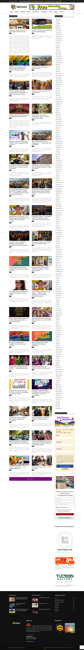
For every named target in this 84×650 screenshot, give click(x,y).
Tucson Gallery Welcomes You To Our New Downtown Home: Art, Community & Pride (18, 320)
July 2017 (58, 217)
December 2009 (59, 369)
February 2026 (59, 30)
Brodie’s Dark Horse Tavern (44, 597)
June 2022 (58, 108)
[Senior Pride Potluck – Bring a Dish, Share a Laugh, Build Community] (19, 411)
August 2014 (58, 276)
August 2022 (58, 104)
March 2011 (58, 345)
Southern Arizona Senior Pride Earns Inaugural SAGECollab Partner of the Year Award (17, 68)
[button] (73, 11)
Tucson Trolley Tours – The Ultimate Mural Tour (17, 467)
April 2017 (58, 223)
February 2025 (59, 52)
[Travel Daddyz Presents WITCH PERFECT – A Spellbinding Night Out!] (19, 360)
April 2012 (58, 323)
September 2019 (59, 169)
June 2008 (58, 402)
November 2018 (59, 188)
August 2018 (58, 193)
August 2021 (58, 127)
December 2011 (59, 330)
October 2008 (58, 395)
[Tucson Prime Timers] (35, 605)
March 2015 (58, 264)
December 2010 (59, 349)
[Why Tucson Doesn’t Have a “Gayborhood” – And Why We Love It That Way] (42, 135)
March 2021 (58, 136)
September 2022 (59, 102)
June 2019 (58, 175)
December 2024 (59, 56)
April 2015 (58, 262)
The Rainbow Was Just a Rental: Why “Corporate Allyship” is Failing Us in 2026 (42, 167)
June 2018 (58, 197)
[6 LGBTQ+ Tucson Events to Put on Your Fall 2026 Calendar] (42, 24)
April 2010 (58, 363)
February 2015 (58, 265)
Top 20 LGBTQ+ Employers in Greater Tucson (40, 67)
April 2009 (58, 384)
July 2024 (58, 65)
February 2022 (58, 115)
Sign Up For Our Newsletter (65, 517)
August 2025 (58, 41)
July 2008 (58, 400)
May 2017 (58, 221)
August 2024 (58, 64)
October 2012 (58, 312)
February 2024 (59, 75)
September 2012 (59, 313)
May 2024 (58, 69)
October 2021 (58, 123)
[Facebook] (74, 1)
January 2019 (58, 184)
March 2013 (58, 306)
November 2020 (59, 143)
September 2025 (59, 40)
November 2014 (59, 271)
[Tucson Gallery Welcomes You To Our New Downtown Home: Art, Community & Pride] (19, 312)
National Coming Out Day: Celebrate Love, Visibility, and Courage (17, 344)
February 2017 (58, 226)
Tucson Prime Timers (43, 603)
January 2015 (58, 267)
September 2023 (59, 84)
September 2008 (59, 397)
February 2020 (59, 160)
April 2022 (58, 112)
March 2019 (58, 180)
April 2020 (58, 156)
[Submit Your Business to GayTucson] (12, 605)
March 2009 (58, 386)
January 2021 (58, 139)
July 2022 (58, 106)
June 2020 (58, 152)
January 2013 (58, 308)
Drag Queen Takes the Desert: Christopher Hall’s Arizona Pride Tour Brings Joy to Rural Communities (41, 393)
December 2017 (59, 208)
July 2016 (58, 239)
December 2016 (59, 230)
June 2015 (58, 260)
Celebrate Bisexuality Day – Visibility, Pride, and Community (41, 367)
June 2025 (58, 45)
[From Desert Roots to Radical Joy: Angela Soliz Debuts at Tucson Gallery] (19, 285)
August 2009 (58, 376)
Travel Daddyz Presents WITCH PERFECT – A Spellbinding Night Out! (18, 368)
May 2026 (58, 25)
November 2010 (59, 350)
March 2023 (58, 95)
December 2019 (59, 164)
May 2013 (58, 302)
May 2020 (58, 154)
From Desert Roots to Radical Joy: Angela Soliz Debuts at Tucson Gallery (19, 293)
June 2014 (58, 280)
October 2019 (58, 167)
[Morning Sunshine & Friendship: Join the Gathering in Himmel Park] (19, 435)
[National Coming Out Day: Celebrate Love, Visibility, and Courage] (19, 336)
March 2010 (58, 365)
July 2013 (58, 299)
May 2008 (58, 404)
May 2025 (58, 47)
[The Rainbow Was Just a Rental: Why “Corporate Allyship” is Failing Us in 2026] (42, 159)
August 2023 (58, 86)
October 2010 (58, 352)
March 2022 (58, 114)
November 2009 (59, 371)
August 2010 (58, 356)
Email (57, 435)
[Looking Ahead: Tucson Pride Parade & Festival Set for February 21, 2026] (19, 261)
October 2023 (58, 82)
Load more (30, 479)
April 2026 (58, 27)
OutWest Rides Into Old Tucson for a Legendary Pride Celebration (19, 115)
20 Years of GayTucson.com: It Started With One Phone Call (18, 30)
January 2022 (58, 117)
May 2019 (58, 177)
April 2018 (58, 201)
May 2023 (58, 91)
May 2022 (58, 110)
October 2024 (58, 60)
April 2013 (58, 304)
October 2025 (58, 38)
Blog (10, 33)
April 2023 (58, 93)
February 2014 (58, 288)
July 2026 (58, 21)
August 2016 (58, 238)
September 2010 (59, 354)
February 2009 (59, 388)
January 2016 (58, 251)
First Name (58, 442)
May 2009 (58, 382)
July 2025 (58, 43)
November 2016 (59, 232)
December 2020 (59, 141)
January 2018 (58, 206)
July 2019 (58, 173)
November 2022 (59, 101)
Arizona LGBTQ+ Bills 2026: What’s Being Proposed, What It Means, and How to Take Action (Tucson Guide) (42, 192)
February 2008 (59, 408)
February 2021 (58, 138)
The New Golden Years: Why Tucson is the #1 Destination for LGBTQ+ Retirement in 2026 (18, 92)
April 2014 (58, 284)
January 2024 (58, 77)
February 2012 (58, 326)
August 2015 (58, 258)
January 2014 (58, 289)
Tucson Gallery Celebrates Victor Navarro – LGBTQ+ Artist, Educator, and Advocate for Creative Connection (41, 294)
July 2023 (58, 88)
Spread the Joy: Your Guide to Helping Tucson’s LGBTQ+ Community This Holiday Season (18, 243)
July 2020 (58, 151)
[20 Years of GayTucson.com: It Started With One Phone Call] (19, 24)
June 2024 (58, 67)
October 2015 (58, 254)
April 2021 (58, 134)
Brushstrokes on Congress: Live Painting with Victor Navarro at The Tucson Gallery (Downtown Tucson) (19, 219)
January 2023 (58, 97)
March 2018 (58, 202)
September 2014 (59, 275)
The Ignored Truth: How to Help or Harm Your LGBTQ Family (41, 242)
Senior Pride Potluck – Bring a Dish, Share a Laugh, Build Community (17, 419)
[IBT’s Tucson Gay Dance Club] (35, 611)
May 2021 (58, 132)
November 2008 (59, 393)
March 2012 (58, 325)
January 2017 (58, 228)
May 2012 (58, 321)
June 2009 (58, 380)
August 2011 (58, 336)
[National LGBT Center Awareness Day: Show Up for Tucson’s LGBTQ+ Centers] (42, 312)
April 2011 (58, 343)
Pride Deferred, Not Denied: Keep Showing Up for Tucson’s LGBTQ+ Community (18, 167)
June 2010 (58, 360)
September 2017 (59, 214)
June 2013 (58, 301)
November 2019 (59, 165)
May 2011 (58, 341)
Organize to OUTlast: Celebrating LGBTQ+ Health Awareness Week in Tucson (18, 143)
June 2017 (58, 219)
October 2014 (58, 273)
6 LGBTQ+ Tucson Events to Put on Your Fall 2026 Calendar (42, 30)
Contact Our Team (30, 634)
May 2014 (58, 282)
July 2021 (58, 128)
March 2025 (58, 51)
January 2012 (58, 328)
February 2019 (58, 182)
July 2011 (57, 338)
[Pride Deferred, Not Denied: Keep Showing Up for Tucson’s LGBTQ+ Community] (19, 159)
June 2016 (58, 241)
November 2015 (59, 252)
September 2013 (59, 297)
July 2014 (58, 278)
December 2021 (59, 119)
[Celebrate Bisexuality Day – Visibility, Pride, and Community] (42, 360)
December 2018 (59, 186)
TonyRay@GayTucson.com (39, 641)
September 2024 (59, 62)
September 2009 (59, 375)
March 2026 (58, 28)
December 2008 (59, 391)
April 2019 (58, 178)
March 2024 (58, 73)
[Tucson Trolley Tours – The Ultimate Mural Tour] (19, 461)
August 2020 (58, 149)
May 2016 (58, 243)
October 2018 (58, 189)
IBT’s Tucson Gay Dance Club (44, 609)
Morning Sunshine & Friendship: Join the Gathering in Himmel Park (19, 442)
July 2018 (58, 195)
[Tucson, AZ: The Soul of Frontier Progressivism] (42, 85)
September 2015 (59, 256)
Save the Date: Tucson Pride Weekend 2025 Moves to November (40, 344)
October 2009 (58, 373)
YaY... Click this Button (65, 466)
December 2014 (59, 269)
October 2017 (58, 212)
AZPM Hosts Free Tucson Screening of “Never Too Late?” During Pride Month (41, 116)
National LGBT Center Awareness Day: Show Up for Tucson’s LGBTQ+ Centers (42, 320)
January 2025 (58, 54)
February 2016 (58, 249)
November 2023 (59, 80)
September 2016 (59, 236)
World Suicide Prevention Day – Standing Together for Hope (41, 418)
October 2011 (58, 332)
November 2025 (59, 36)
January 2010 (58, 367)
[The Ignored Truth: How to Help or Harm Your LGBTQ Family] (42, 236)
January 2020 (58, 162)
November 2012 (59, 310)
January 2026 (58, 32)
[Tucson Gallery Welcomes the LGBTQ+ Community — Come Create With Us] (42, 261)
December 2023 (59, 78)
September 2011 (59, 334)
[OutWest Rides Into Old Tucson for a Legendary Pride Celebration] (19, 109)
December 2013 (59, 291)
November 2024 (59, 58)
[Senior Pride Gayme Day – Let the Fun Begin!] (42, 461)
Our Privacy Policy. (59, 462)
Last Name (58, 448)
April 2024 (58, 71)
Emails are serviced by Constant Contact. (67, 461)
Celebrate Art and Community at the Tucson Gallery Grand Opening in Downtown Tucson (18, 392)
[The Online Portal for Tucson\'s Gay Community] (19, 7)
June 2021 (58, 130)
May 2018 (58, 199)
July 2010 (58, 358)
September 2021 (59, 125)
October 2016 (58, 234)
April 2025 (58, 49)
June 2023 (58, 90)
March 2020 (58, 158)
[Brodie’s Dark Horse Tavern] (35, 599)
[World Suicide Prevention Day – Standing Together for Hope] (42, 411)
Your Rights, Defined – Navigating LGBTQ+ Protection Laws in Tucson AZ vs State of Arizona (41, 218)
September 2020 (59, 147)
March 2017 (58, 225)
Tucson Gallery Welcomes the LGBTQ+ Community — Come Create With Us (40, 269)
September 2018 (59, 191)
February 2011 (58, 347)
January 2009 (58, 389)
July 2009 (58, 378)
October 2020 (58, 145)
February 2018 (58, 204)
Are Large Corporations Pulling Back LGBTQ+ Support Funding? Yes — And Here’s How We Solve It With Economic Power (19, 192)
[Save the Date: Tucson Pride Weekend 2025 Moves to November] (42, 336)
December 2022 (59, 99)
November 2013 (59, 293)
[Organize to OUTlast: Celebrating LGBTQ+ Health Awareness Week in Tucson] (19, 135)
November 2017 (59, 210)
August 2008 (58, 399)
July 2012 (58, 317)
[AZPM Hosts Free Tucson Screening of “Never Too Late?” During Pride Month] (42, 109)
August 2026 (58, 19)
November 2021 (59, 121)
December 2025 (59, 34)
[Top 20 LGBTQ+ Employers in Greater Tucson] (42, 61)
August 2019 (58, 171)
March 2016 (58, 247)
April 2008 (58, 406)
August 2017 (58, 215)
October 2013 (58, 295)
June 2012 (58, 319)
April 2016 (58, 245)
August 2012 (58, 315)
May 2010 (58, 362)
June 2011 (58, 339)
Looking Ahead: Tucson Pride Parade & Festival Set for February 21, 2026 (19, 269)
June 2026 (58, 23)
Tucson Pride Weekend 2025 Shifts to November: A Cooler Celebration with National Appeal (42, 443)
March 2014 (58, 286)
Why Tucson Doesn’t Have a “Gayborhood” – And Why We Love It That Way (41, 143)
